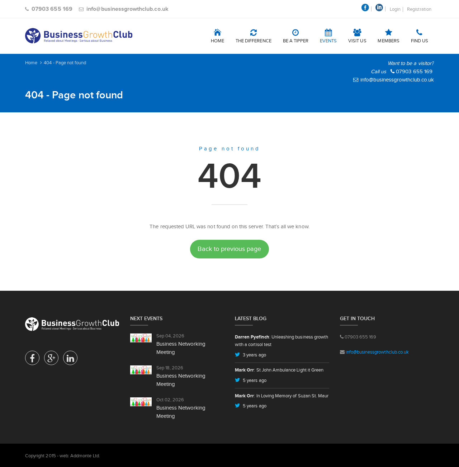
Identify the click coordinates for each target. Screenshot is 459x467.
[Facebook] (32, 360)
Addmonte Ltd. (85, 455)
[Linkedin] (70, 360)
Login (395, 9)
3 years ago (254, 355)
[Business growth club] (78, 35)
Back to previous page (229, 248)
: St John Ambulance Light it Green (279, 370)
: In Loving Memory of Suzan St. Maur (281, 395)
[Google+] (51, 360)
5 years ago (254, 380)
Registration (419, 9)
